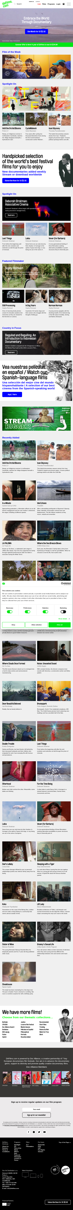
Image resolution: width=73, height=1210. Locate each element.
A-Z (27, 1145)
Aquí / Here (12, 394)
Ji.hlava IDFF (55, 1085)
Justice (23, 1022)
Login (58, 4)
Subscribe (41, 1145)
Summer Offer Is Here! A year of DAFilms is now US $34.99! (36, 45)
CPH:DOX (5, 1024)
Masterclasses (25, 1027)
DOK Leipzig (5, 1032)
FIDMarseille (45, 1085)
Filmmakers (30, 1146)
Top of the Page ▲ (65, 1142)
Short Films (42, 1024)
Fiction (4, 1034)
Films (44, 4)
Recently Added (10, 437)
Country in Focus (11, 328)
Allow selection (36, 625)
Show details (62, 619)
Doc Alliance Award (8, 1027)
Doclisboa (5, 1029)
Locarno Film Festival (27, 1024)
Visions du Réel (44, 1029)
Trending (42, 1027)
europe (38, 1)
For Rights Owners (41, 1150)
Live (39, 4)
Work (41, 1034)
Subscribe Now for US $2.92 (16, 181)
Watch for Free (44, 1032)
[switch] (27, 611)
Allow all (59, 625)
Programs (51, 4)
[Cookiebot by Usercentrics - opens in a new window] (62, 583)
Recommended (44, 1022)
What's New (16, 1152)
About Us (5, 1146)
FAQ (39, 1146)
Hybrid (4, 1037)
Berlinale (5, 1022)
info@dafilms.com (13, 1188)
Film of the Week (11, 52)
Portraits (23, 1034)
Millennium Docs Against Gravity (26, 1086)
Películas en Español (27, 1029)
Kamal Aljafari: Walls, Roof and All (11, 41)
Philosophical (25, 1032)
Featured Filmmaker (13, 261)
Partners (5, 1148)
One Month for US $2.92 (36, 31)
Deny (13, 625)
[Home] (7, 4)
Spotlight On (9, 84)
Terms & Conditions (6, 1150)
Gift (39, 1148)
